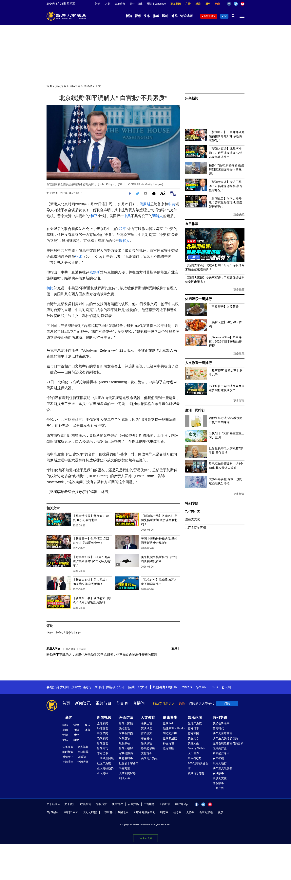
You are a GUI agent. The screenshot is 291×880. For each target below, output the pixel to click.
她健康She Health (174, 728)
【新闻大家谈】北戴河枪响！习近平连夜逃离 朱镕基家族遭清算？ (225, 153)
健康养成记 (170, 738)
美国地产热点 (149, 758)
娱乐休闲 (195, 717)
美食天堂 (193, 738)
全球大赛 (82, 761)
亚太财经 (102, 773)
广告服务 (149, 804)
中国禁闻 (102, 733)
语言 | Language (156, 3)
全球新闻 (102, 723)
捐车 (207, 3)
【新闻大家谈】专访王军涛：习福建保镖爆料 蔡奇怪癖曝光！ (225, 186)
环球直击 (102, 728)
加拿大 (76, 687)
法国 (120, 687)
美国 (65, 729)
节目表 (122, 703)
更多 (220, 812)
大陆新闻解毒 (127, 773)
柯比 (78, 256)
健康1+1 (168, 723)
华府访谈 (102, 753)
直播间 (139, 703)
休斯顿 (110, 687)
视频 (138, 16)
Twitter (236, 4)
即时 (165, 16)
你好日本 (193, 728)
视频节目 (103, 703)
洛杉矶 (87, 687)
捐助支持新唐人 (164, 703)
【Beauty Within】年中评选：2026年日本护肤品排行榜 (225, 341)
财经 (76, 734)
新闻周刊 (102, 748)
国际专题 (75, 86)
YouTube (242, 4)
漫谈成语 (146, 743)
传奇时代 (218, 728)
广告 (188, 3)
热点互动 (124, 728)
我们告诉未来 (221, 723)
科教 (76, 740)
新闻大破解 (126, 748)
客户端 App (182, 804)
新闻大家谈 (126, 723)
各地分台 (120, 3)
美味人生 (193, 743)
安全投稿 (133, 804)
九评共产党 (192, 511)
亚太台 (142, 687)
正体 (132, 3)
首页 (49, 86)
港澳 (76, 725)
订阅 (227, 703)
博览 (174, 16)
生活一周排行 (195, 410)
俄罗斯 (145, 204)
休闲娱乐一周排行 (198, 299)
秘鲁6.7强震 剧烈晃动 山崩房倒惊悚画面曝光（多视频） (226, 169)
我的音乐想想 (196, 773)
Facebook (229, 4)
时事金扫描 (126, 733)
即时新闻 (67, 751)
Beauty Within (196, 748)
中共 (171, 204)
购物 (217, 3)
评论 (65, 734)
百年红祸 (218, 758)
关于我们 (69, 804)
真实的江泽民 (221, 753)
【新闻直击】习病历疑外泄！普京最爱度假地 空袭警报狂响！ (225, 202)
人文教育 (148, 717)
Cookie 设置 (145, 838)
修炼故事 (218, 783)
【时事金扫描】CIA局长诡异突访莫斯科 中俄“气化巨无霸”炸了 (92, 561)
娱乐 (87, 725)
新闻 (129, 16)
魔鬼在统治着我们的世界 (228, 743)
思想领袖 (124, 743)
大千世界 (193, 753)
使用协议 (117, 804)
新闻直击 (102, 743)
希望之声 (122, 812)
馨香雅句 (146, 738)
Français (186, 687)
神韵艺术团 (71, 812)
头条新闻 (191, 98)
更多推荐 (238, 289)
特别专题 (191, 503)
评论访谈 (186, 16)
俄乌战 (88, 86)
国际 (65, 725)
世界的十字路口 (128, 763)
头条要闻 (67, 746)
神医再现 (168, 743)
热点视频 (82, 746)
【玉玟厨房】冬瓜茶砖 (224, 306)
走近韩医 (168, 748)
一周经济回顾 (105, 758)
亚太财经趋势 (105, 768)
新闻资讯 (83, 703)
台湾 (76, 729)
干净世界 (107, 812)
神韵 (97, 3)
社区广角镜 (104, 763)
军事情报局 (126, 753)
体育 (87, 729)
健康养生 (170, 717)
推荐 (156, 16)
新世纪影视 (206, 812)
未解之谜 (146, 723)
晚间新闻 (102, 738)
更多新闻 (238, 353)
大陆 (65, 740)
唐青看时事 (126, 758)
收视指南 (85, 804)
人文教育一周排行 (198, 363)
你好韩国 (193, 733)
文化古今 (146, 753)
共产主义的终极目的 (225, 738)
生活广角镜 (195, 723)
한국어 (226, 687)
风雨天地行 (220, 763)
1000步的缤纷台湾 (198, 766)
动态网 (177, 812)
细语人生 (124, 778)
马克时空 (124, 768)
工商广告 (218, 788)
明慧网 (164, 812)
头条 (147, 16)
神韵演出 (67, 761)
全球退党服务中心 (144, 812)
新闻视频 (104, 717)
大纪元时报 (90, 812)
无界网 (190, 812)
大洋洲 (99, 687)
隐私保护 (101, 804)
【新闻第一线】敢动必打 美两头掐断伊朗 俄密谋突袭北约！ (159, 520)
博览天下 (67, 756)
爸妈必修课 (148, 748)
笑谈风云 (146, 728)
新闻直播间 (209, 16)
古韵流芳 (146, 733)
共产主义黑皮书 (222, 768)
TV (224, 16)
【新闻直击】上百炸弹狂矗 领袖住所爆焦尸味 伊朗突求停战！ (226, 136)
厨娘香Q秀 (194, 758)
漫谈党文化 (192, 519)
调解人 (157, 216)
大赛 (107, 3)
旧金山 (130, 687)
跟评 (174, 648)
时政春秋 (124, 738)
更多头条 (238, 214)
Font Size (163, 193)
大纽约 (64, 687)
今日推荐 (191, 224)
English (171, 687)
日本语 (214, 687)
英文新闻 (175, 3)
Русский (200, 687)
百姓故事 (218, 773)
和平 (94, 216)
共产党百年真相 (195, 527)
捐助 (198, 3)
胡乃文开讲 (170, 733)
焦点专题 (60, 86)
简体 (140, 3)
